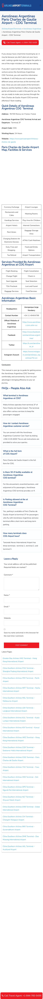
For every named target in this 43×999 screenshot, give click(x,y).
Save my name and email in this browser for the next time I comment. (21, 634)
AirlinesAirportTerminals (12, 29)
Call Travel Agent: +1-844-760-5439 (22, 42)
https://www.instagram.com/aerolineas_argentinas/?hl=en (31, 354)
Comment (8, 575)
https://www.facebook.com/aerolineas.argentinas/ (31, 335)
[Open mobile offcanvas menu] (40, 5)
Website (7, 618)
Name (7, 595)
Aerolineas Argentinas (32, 29)
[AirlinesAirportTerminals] (16, 5)
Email (6, 606)
